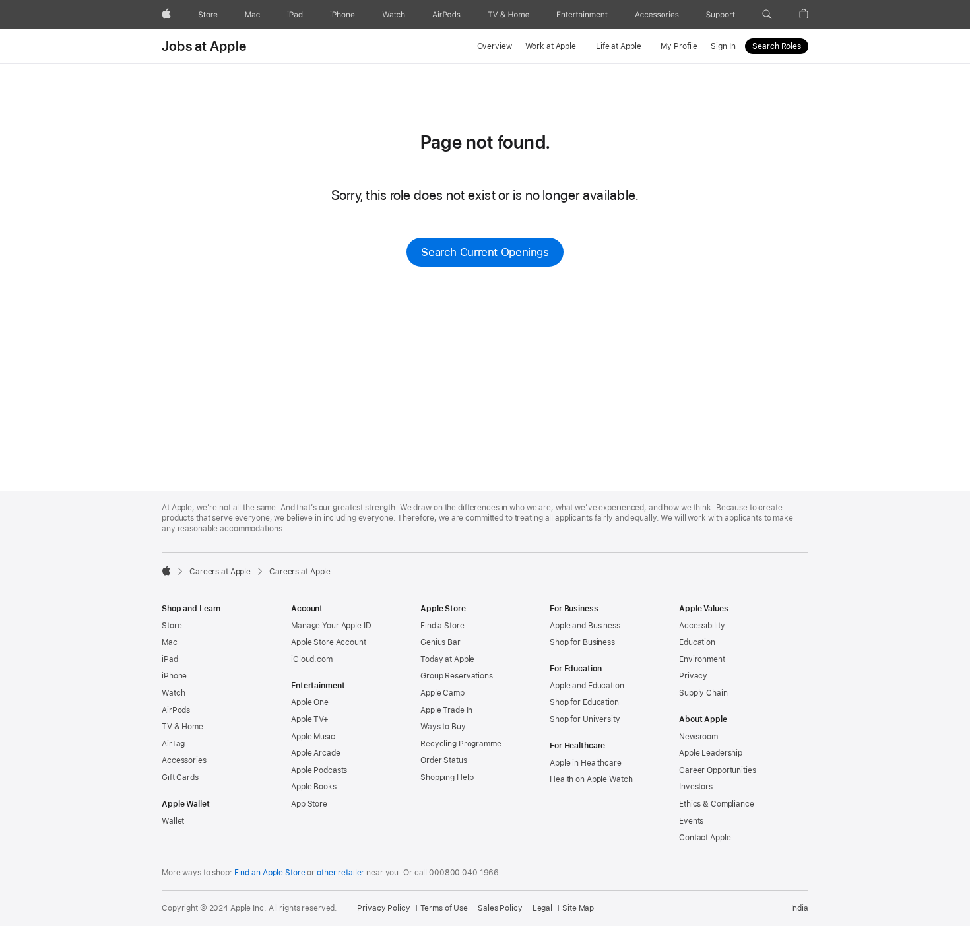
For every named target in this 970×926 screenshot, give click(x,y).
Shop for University (585, 719)
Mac (170, 642)
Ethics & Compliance (716, 804)
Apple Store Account (328, 642)
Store (171, 625)
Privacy (693, 675)
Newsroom (698, 736)
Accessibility (702, 625)
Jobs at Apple (204, 46)
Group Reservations (456, 675)
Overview (494, 46)
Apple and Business (585, 625)
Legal (542, 908)
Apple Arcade (315, 753)
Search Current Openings (484, 252)
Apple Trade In (446, 710)
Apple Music (313, 736)
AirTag (173, 743)
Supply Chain (703, 693)
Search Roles (776, 46)
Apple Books (314, 786)
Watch (173, 693)
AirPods (176, 710)
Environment (702, 659)
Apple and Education (587, 685)
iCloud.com (312, 659)
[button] (767, 14)
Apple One (310, 702)
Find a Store (442, 625)
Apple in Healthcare (586, 763)
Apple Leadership (710, 753)
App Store (309, 804)
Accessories (184, 760)
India (799, 908)
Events (691, 821)
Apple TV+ (310, 719)
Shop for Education (584, 702)
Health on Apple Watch (591, 779)
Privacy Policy (383, 908)
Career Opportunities (717, 770)
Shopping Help (446, 777)
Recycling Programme (460, 743)
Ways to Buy (443, 726)
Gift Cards (180, 777)
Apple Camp (442, 693)
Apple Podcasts (319, 770)
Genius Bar (440, 642)
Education (697, 642)
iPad (170, 659)
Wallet (173, 821)
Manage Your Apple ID (331, 625)
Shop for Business (582, 642)
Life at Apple (618, 46)
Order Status (443, 760)
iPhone (174, 675)
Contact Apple (704, 837)
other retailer (340, 872)
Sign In (723, 46)
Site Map (578, 908)
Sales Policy (500, 908)
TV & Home (182, 726)
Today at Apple (447, 659)
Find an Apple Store (270, 872)
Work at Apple (550, 46)
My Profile (679, 46)
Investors (696, 786)
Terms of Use (444, 908)
